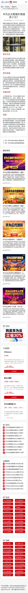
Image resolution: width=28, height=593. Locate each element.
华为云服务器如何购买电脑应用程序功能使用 (20, 525)
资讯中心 (7, 7)
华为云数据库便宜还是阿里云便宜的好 (20, 501)
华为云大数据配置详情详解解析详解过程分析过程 (8, 532)
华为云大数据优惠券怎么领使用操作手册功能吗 (8, 522)
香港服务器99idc (20, 557)
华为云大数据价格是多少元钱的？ (14, 433)
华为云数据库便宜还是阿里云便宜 (8, 504)
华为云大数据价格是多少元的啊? (14, 430)
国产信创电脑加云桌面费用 (8, 551)
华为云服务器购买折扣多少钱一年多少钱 (8, 501)
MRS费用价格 (7, 511)
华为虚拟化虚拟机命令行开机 (8, 547)
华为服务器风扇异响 (20, 554)
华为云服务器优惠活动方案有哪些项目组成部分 (20, 529)
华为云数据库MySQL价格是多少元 (14, 438)
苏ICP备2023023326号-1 (18, 589)
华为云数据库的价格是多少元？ (14, 436)
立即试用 (14, 371)
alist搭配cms (19, 575)
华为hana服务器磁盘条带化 (20, 561)
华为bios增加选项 (20, 564)
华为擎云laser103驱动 (20, 551)
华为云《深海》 (7, 543)
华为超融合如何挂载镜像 (8, 561)
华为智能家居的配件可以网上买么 (20, 572)
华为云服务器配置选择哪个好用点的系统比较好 (20, 532)
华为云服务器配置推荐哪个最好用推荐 (8, 525)
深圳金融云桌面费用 (8, 575)
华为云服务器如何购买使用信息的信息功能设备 (8, 529)
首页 (2, 7)
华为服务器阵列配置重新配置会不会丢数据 (8, 554)
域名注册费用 (7, 507)
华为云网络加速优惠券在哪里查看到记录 (20, 515)
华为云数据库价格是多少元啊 (13, 450)
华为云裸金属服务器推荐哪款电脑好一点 (20, 522)
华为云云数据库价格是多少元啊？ (15, 452)
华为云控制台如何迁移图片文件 (20, 568)
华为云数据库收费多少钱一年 (20, 504)
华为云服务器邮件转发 (20, 547)
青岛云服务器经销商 (8, 572)
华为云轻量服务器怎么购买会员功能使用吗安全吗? (20, 511)
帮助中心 (14, 7)
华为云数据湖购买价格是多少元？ (14, 427)
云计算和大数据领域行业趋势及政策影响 (8, 565)
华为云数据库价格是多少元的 (13, 441)
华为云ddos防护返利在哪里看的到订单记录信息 (8, 515)
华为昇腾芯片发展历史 (20, 544)
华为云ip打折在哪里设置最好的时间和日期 (20, 518)
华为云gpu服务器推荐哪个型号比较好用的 (8, 518)
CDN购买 (18, 507)
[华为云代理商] (9, 2)
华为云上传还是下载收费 (8, 558)
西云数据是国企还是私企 (8, 568)
